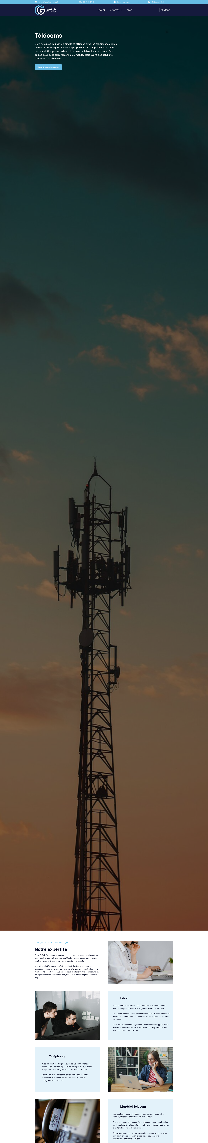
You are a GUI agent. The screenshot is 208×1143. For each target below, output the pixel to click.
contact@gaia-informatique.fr (48, 2)
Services (114, 10)
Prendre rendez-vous (48, 67)
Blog (129, 10)
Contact (165, 9)
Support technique (123, 2)
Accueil (102, 10)
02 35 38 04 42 (88, 2)
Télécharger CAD (158, 2)
